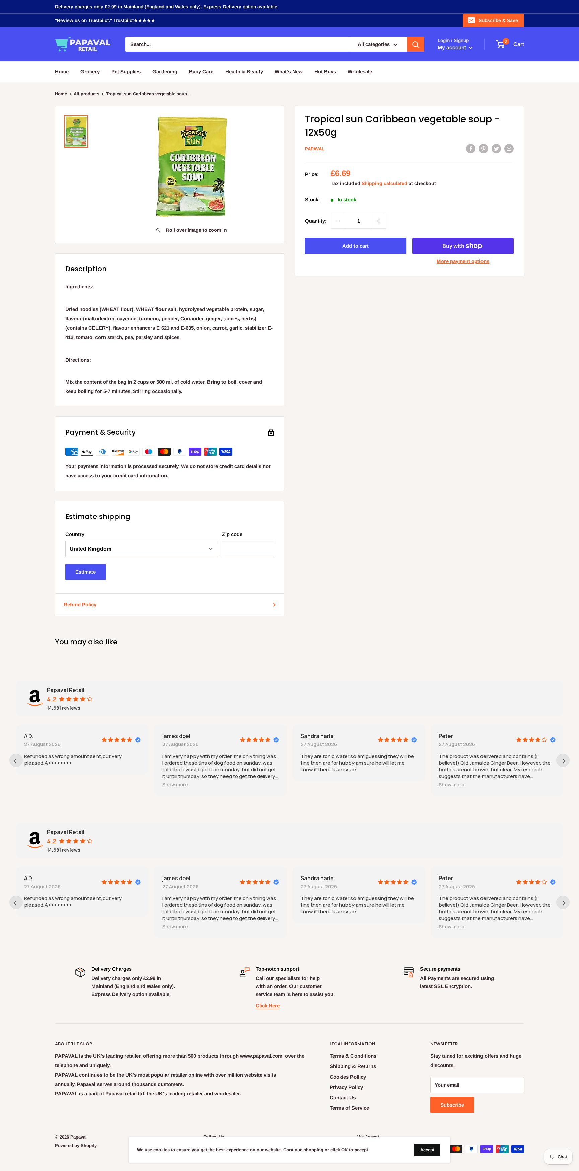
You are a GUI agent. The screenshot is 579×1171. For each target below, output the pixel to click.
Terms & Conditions (353, 1056)
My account (452, 48)
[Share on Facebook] (470, 148)
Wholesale (360, 71)
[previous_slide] (16, 760)
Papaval (314, 148)
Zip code (232, 534)
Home (62, 71)
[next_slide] (563, 760)
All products (86, 93)
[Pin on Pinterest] (483, 148)
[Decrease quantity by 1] (338, 221)
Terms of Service (349, 1108)
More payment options (463, 261)
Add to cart (355, 246)
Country (74, 534)
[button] (175, 784)
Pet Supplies (126, 71)
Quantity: (316, 221)
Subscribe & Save (498, 20)
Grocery (90, 71)
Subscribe (452, 1105)
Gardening (164, 71)
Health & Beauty (244, 71)
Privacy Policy (346, 1087)
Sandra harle (317, 736)
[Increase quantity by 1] (379, 221)
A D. (28, 736)
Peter (446, 736)
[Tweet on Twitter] (496, 148)
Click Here (268, 1006)
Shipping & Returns (353, 1066)
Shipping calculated (384, 183)
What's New (289, 71)
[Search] (415, 44)
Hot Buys (325, 71)
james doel (176, 736)
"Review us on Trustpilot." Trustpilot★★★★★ (105, 20)
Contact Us (343, 1097)
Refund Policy (80, 604)
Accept (427, 1149)
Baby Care (201, 71)
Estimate (85, 572)
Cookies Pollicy (348, 1077)
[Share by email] (509, 148)
